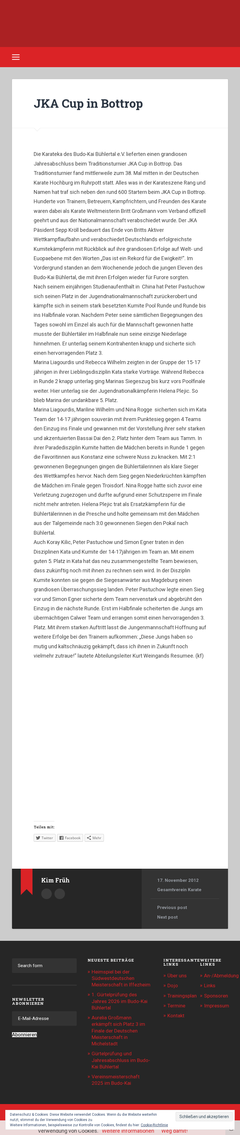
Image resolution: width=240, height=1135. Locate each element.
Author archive (46, 894)
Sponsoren (216, 996)
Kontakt (175, 1015)
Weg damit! (174, 1131)
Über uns (177, 975)
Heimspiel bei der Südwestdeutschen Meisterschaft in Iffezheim (121, 978)
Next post (167, 917)
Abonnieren (24, 1034)
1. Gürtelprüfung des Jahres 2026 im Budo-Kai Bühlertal (120, 1001)
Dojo (172, 985)
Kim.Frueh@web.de (59, 894)
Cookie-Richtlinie (154, 1125)
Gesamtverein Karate (179, 889)
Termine (176, 1006)
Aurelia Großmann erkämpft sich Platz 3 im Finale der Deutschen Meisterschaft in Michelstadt (118, 1031)
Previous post (172, 907)
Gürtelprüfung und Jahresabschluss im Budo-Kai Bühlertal (121, 1060)
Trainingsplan (182, 996)
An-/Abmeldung (221, 975)
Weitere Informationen (128, 1131)
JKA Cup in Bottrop (88, 103)
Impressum (216, 1006)
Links (209, 985)
